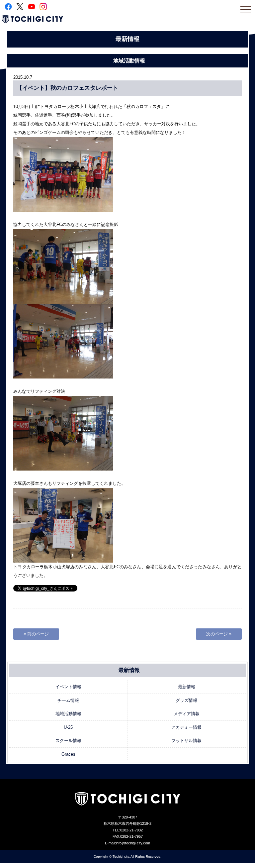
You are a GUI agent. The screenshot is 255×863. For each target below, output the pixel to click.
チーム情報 (68, 700)
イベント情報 (68, 686)
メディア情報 (187, 713)
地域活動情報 (68, 713)
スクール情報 (68, 740)
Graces (68, 754)
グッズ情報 (186, 700)
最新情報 (186, 686)
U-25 (68, 727)
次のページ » (218, 633)
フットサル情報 (186, 740)
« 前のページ (36, 633)
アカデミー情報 (186, 727)
